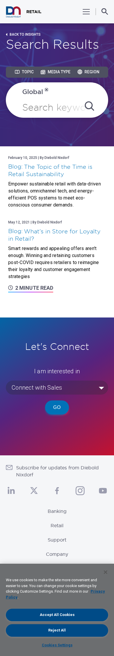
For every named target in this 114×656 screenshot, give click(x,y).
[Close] (105, 572)
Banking (57, 511)
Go (57, 407)
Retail (57, 525)
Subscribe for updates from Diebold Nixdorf (57, 471)
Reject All (57, 630)
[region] (57, 610)
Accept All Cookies (57, 614)
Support (57, 540)
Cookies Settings (57, 645)
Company (57, 554)
